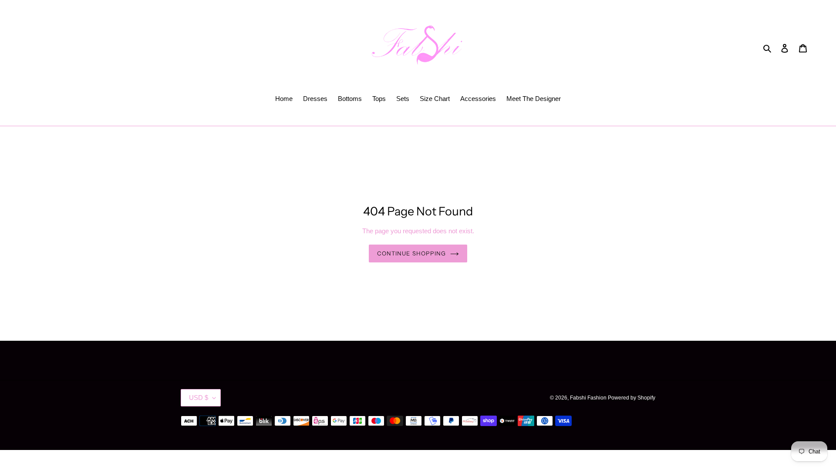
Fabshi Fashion (589, 398)
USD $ (198, 397)
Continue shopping (411, 253)
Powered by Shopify (631, 398)
